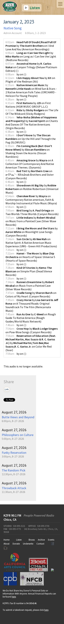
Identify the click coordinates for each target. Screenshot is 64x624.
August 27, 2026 (14, 412)
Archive (41, 539)
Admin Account (13, 33)
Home (6, 539)
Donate (16, 543)
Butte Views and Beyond (18, 417)
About (6, 543)
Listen (34, 7)
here (14, 596)
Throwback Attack (14, 488)
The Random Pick (13, 470)
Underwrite (28, 543)
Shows (31, 539)
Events (51, 539)
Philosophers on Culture (17, 435)
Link (7, 389)
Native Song (13, 28)
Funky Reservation (14, 452)
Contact (40, 543)
